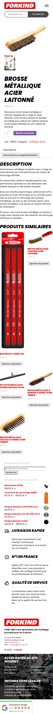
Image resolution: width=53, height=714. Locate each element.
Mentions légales (12, 692)
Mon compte (10, 669)
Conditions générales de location (21, 686)
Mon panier (9, 673)
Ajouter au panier (25, 133)
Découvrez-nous (39, 667)
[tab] (9, 150)
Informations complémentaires (20, 155)
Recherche (38, 14)
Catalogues (37, 669)
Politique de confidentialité (17, 695)
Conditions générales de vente (19, 689)
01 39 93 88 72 (13, 642)
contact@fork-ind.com (18, 645)
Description (9, 150)
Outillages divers (37, 141)
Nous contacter (38, 673)
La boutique (10, 667)
